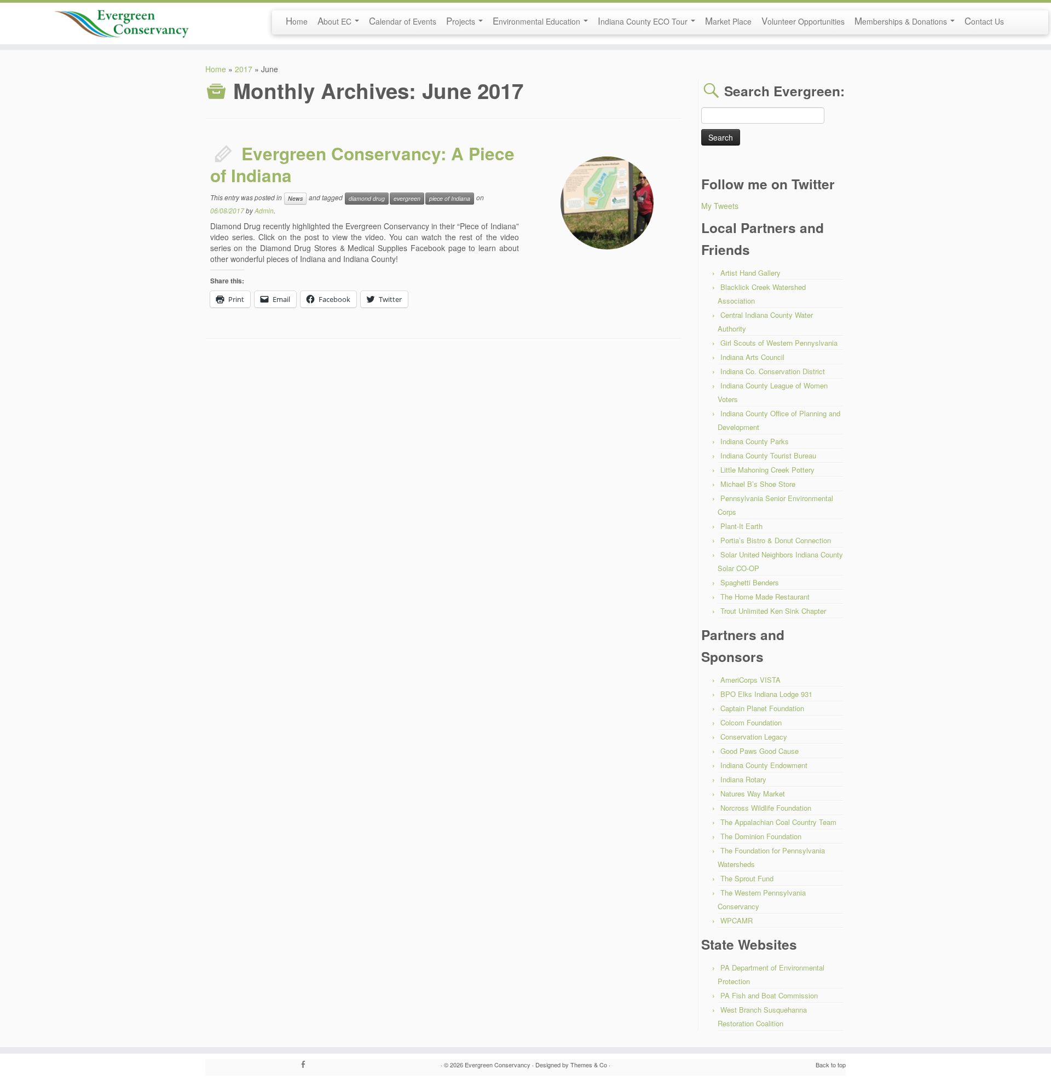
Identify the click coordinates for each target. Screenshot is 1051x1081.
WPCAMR (736, 920)
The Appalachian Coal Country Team (778, 822)
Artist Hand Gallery (750, 273)
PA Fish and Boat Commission (769, 995)
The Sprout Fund (746, 878)
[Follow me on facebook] (306, 1065)
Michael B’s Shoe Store (757, 484)
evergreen (407, 198)
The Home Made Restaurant (765, 596)
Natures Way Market (752, 793)
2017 (243, 68)
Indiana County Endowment (763, 765)
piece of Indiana (449, 198)
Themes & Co (588, 1064)
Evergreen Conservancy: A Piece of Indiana (362, 164)
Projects (461, 20)
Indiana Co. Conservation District (772, 371)
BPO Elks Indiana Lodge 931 (766, 694)
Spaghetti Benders (749, 582)
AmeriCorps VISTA (750, 680)
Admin (264, 210)
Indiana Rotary (743, 779)
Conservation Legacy (753, 736)
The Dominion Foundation (760, 836)
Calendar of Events (402, 20)
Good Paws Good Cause (759, 751)
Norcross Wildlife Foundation (765, 808)
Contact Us (984, 20)
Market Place (728, 20)
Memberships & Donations (901, 20)
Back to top (831, 1064)
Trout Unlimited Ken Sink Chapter (773, 611)
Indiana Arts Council (752, 357)
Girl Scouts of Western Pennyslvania (779, 343)
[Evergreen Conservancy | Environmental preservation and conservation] (121, 20)
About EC (335, 20)
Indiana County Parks (754, 441)
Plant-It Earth (741, 526)
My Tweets (719, 205)
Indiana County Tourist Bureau (768, 455)
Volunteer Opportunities (803, 20)
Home (297, 20)
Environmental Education (537, 20)
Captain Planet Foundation (762, 708)
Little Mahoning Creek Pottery (767, 469)
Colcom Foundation (751, 722)
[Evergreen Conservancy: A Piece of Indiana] (607, 203)
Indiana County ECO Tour (644, 20)
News (295, 198)
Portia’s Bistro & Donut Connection (775, 540)
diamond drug (367, 198)
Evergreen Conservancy (497, 1064)
